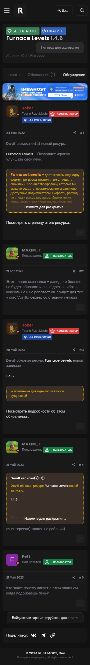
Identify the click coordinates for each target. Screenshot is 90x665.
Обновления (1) (42, 74)
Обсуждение (74, 74)
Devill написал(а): (25, 478)
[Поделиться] (75, 133)
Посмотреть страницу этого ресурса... (38, 222)
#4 (81, 465)
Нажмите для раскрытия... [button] (45, 207)
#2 (81, 271)
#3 (81, 350)
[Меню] (7, 11)
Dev (62, 653)
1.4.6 (10, 376)
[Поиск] (82, 10)
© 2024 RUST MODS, (42, 653)
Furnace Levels (19, 154)
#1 (82, 133)
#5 (81, 577)
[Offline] (18, 114)
